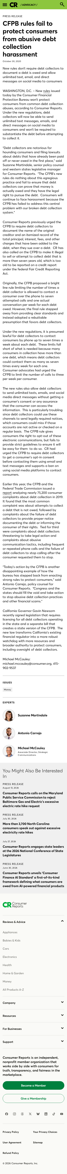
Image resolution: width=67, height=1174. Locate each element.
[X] (30, 1114)
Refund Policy (11, 1153)
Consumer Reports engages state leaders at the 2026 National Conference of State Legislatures (33, 851)
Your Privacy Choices (45, 1132)
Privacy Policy (11, 1132)
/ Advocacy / (29, 4)
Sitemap (38, 1142)
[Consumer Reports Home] (16, 905)
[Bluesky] (38, 1114)
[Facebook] (7, 1114)
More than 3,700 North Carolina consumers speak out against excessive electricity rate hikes (31, 828)
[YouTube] (62, 1114)
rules (46, 91)
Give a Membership (33, 1098)
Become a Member (33, 1085)
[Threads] (22, 1114)
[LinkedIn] (46, 1114)
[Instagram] (14, 1114)
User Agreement (12, 1142)
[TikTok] (54, 1114)
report (7, 493)
